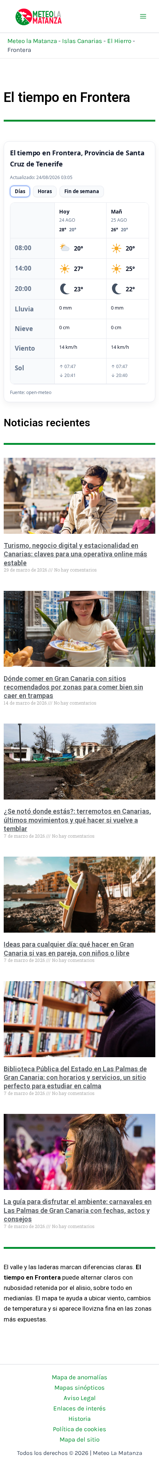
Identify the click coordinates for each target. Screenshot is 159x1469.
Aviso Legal (80, 1398)
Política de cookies (79, 1429)
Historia (79, 1418)
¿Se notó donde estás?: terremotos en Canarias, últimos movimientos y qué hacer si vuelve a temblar (77, 820)
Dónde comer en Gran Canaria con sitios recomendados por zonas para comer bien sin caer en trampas (73, 687)
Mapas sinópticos (79, 1387)
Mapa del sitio (79, 1439)
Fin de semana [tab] (81, 191)
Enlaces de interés (79, 1408)
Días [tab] (20, 191)
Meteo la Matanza (32, 40)
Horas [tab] (45, 191)
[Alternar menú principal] (143, 16)
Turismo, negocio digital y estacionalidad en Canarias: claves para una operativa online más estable (75, 554)
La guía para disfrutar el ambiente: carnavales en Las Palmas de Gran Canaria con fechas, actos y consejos (78, 1210)
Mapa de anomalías (79, 1377)
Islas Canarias (82, 40)
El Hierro (119, 40)
